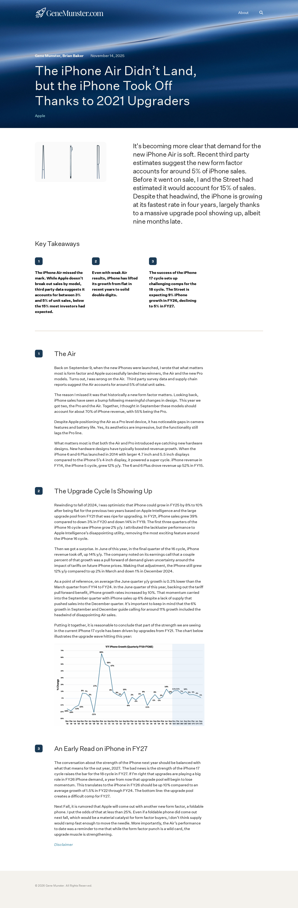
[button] (261, 13)
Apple (40, 116)
